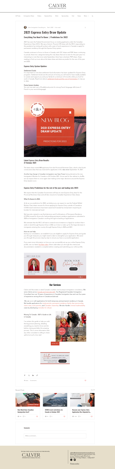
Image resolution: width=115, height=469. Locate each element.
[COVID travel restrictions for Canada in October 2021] (55, 400)
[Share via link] (37, 375)
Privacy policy (74, 464)
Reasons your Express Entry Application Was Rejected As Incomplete (81, 411)
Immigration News (29, 16)
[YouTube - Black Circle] (75, 460)
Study (79, 16)
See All (93, 390)
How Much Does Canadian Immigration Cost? (26, 411)
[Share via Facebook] (25, 375)
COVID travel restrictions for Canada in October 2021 (54, 411)
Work (56, 16)
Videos (39, 16)
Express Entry (48, 16)
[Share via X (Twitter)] (29, 375)
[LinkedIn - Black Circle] (71, 460)
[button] (92, 16)
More (85, 16)
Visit (73, 16)
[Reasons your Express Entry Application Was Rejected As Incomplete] (82, 400)
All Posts (17, 16)
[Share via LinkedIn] (33, 375)
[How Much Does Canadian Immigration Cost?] (28, 400)
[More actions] (85, 27)
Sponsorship (65, 16)
